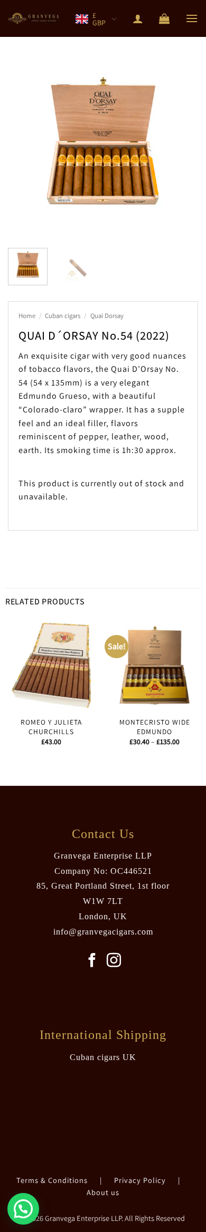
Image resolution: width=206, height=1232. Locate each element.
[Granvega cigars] (34, 18)
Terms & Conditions (53, 1180)
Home (26, 315)
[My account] (138, 18)
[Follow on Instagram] (114, 961)
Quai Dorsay (107, 315)
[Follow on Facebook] (92, 961)
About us (103, 1192)
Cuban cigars (62, 315)
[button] (164, 18)
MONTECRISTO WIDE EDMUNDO (154, 727)
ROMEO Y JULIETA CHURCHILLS (51, 727)
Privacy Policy (141, 1180)
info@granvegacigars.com (103, 931)
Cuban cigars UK (103, 1057)
